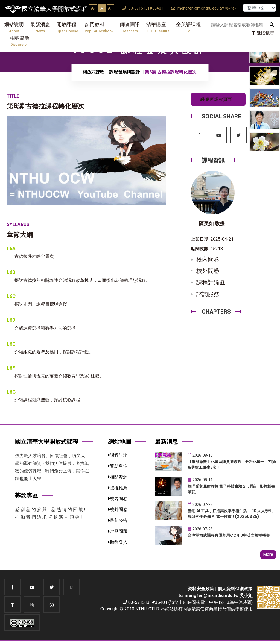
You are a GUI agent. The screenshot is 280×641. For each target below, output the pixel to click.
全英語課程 (188, 27)
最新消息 (40, 27)
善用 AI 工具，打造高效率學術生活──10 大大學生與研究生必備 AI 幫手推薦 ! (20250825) (230, 513)
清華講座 (158, 27)
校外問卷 (207, 271)
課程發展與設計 (124, 72)
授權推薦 (118, 488)
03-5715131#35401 (145, 8)
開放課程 (67, 27)
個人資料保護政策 (235, 588)
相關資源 (19, 40)
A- (93, 8)
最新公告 (118, 520)
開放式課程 (93, 72)
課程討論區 (210, 282)
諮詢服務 (207, 294)
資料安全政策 (201, 588)
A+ (110, 8)
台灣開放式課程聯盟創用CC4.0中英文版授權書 (229, 535)
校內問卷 (207, 259)
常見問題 (118, 531)
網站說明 (14, 27)
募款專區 (26, 495)
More (268, 554)
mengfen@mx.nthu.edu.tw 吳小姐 (206, 8)
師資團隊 (130, 27)
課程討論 (118, 455)
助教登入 (118, 542)
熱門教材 (99, 27)
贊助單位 (118, 466)
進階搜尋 (265, 33)
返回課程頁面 (218, 99)
